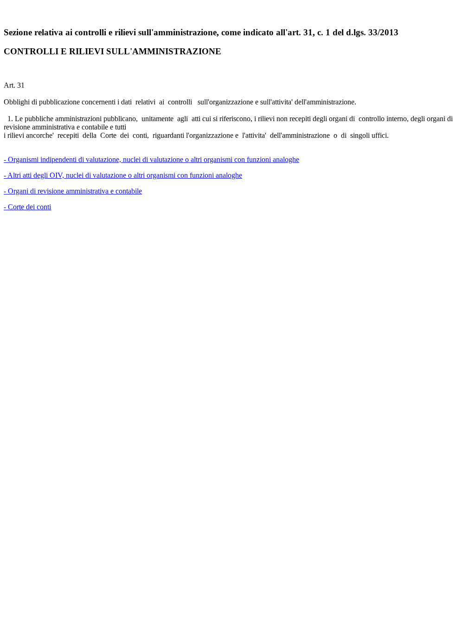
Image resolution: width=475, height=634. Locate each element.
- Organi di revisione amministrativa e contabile (73, 191)
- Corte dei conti (27, 207)
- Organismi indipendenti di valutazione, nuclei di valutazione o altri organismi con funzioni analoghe (151, 159)
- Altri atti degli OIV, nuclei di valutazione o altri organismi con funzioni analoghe (123, 175)
